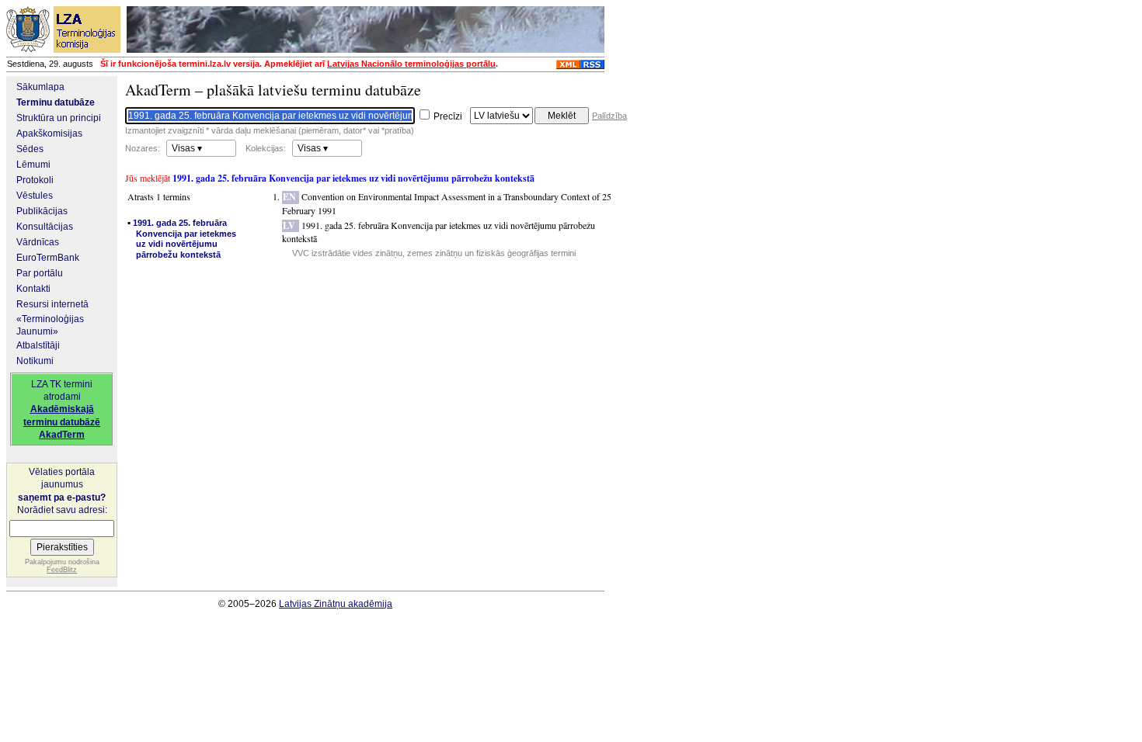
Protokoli (35, 180)
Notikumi (35, 360)
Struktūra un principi (58, 118)
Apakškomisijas (49, 133)
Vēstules (34, 195)
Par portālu (39, 273)
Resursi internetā (52, 304)
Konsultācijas (44, 226)
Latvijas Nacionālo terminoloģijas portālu (411, 63)
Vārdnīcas (37, 242)
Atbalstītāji (38, 345)
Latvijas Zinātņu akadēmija (335, 603)
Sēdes (30, 149)
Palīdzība (609, 115)
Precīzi (447, 116)
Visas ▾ (187, 148)
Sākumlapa (40, 86)
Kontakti (33, 288)
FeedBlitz (62, 570)
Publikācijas (42, 211)
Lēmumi (33, 164)
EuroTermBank (47, 257)
